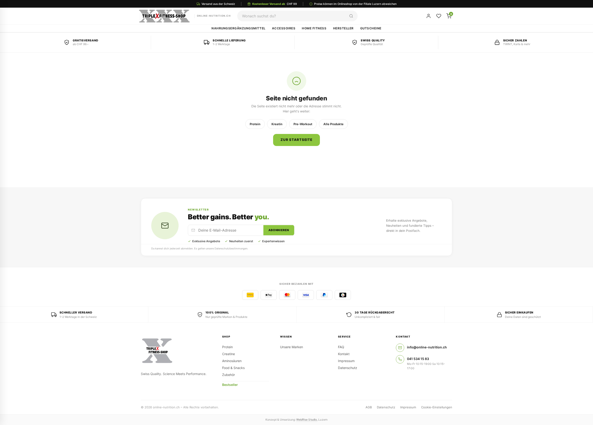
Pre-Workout (302, 124)
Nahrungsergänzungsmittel (238, 28)
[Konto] (428, 16)
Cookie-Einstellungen (436, 407)
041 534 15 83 (418, 359)
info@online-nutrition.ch (427, 347)
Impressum (346, 361)
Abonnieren (278, 230)
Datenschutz (347, 368)
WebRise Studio (306, 419)
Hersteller (343, 28)
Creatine (228, 354)
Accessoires (284, 28)
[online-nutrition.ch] (176, 351)
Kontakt (344, 354)
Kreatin (276, 124)
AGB (369, 407)
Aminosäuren (232, 361)
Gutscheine (371, 28)
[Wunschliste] (438, 16)
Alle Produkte (333, 124)
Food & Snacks (233, 368)
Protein (255, 124)
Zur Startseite (296, 140)
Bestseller (230, 385)
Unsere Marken (291, 347)
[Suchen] (351, 16)
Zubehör (228, 375)
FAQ (341, 347)
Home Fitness (314, 28)
